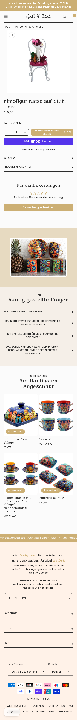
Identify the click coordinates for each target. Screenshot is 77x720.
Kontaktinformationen (39, 711)
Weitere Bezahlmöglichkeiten (38, 149)
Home (7, 27)
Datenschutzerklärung (49, 706)
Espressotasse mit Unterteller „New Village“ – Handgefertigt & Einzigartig (17, 505)
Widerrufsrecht (18, 706)
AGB (71, 706)
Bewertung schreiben (38, 207)
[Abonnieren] (69, 597)
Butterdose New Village (15, 441)
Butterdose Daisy (52, 498)
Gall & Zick (43, 699)
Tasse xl (45, 439)
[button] (64, 16)
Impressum (65, 711)
